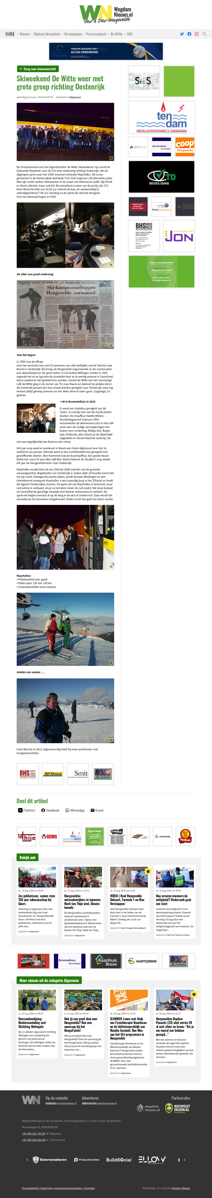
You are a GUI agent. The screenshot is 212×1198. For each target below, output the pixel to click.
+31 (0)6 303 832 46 (33, 1140)
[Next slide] (184, 1160)
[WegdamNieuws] (106, 14)
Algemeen (75, 97)
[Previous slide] (27, 1160)
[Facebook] (189, 34)
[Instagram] (196, 34)
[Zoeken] (204, 34)
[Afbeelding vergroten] (65, 132)
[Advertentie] (28, 774)
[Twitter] (182, 34)
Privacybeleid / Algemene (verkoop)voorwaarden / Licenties (58, 1188)
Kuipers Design (181, 1188)
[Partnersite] (147, 1108)
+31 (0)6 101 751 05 (33, 1133)
